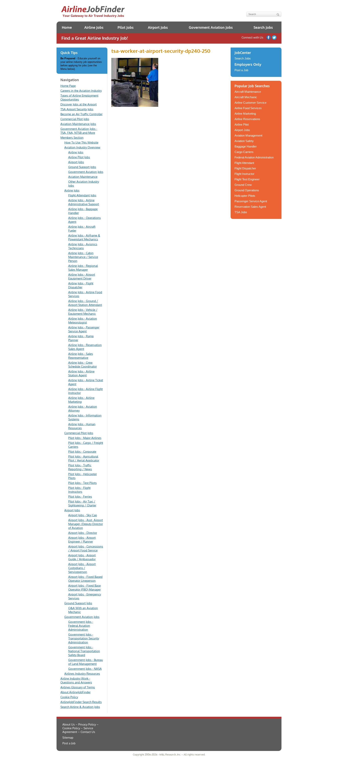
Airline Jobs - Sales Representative (80, 356)
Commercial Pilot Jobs (74, 119)
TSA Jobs (241, 212)
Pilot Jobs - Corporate (82, 451)
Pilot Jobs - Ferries (80, 496)
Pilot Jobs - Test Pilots (82, 483)
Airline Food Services (248, 108)
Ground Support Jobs (82, 167)
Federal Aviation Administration (254, 157)
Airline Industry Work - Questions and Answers (76, 680)
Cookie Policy (69, 697)
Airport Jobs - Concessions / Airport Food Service (85, 548)
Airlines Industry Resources (82, 673)
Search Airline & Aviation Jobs (80, 707)
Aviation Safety (244, 141)
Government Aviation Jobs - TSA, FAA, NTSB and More (78, 131)
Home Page (68, 86)
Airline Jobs (93, 27)
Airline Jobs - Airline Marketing (81, 400)
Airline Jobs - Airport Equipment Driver (81, 276)
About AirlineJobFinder (75, 692)
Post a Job (241, 70)
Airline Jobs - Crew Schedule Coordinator (82, 364)
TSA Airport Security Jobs (76, 109)
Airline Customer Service (250, 102)
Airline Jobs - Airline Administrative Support (83, 202)
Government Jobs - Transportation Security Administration (83, 638)
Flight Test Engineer (247, 179)
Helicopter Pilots (245, 195)
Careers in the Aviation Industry (81, 91)
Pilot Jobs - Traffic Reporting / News (80, 467)
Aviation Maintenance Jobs (78, 124)
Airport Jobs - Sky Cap (82, 515)
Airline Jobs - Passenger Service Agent (83, 329)
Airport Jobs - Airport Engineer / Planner (82, 539)
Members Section (72, 137)
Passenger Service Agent (251, 201)
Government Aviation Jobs (211, 27)
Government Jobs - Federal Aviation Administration (80, 625)
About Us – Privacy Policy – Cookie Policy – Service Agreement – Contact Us (80, 728)
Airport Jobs (158, 27)
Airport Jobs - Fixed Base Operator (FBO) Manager (84, 587)
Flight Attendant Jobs (82, 195)
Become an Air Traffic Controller (81, 114)
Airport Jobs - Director (82, 533)
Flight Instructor (244, 173)
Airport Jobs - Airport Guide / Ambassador (82, 557)
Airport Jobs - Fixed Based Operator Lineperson (85, 579)
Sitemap (67, 737)
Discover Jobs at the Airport (78, 104)
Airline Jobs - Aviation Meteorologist (82, 320)
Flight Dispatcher (245, 168)
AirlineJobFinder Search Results (81, 702)
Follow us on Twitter (274, 37)
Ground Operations (247, 190)
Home (67, 27)
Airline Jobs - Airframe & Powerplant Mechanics (84, 237)
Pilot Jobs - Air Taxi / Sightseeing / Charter (82, 503)
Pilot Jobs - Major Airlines (84, 438)
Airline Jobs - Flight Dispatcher (80, 285)
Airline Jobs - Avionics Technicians (82, 246)
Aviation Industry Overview (82, 147)
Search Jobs (263, 27)
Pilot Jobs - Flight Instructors (79, 490)
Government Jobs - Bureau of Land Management (85, 662)
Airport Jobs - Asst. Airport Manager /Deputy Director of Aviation (85, 524)
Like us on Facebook (268, 37)
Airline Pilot (242, 124)
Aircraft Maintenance (248, 91)
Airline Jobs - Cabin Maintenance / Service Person (83, 257)
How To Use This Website (81, 142)
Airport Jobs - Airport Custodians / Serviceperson (82, 568)
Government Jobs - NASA (85, 669)
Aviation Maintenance (82, 177)
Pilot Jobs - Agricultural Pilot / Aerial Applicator (83, 458)
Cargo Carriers (244, 152)
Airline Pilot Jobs (79, 157)
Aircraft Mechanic (246, 97)
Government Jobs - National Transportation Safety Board (84, 651)
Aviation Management (248, 135)
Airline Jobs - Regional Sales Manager (83, 268)
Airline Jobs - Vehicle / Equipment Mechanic (82, 312)
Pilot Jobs (126, 27)
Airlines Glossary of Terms (77, 687)
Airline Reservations (247, 119)
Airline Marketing (245, 113)
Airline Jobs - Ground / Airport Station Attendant (85, 303)
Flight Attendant (244, 163)
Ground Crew (243, 184)
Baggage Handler (246, 146)
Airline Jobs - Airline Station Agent (81, 373)
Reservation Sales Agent (250, 206)
